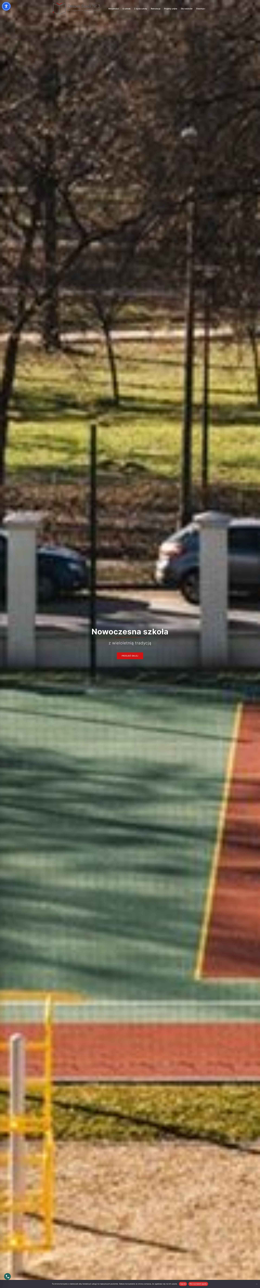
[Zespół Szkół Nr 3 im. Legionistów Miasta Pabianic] (77, 8)
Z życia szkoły (140, 8)
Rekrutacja (155, 8)
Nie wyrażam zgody (198, 1284)
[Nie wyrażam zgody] (256, 1284)
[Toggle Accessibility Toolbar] (6, 6)
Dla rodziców (187, 8)
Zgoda (183, 1284)
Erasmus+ (200, 8)
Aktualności (113, 8)
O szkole (126, 8)
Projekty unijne (170, 8)
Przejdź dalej (130, 656)
